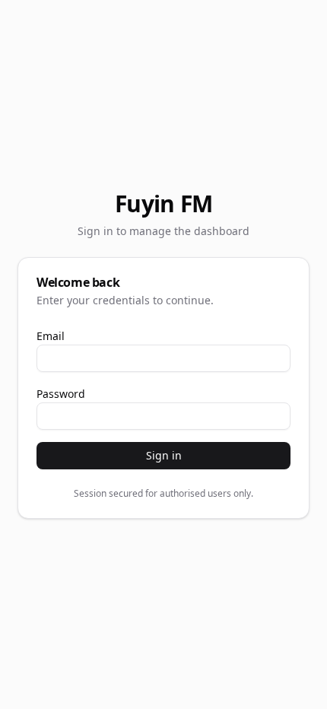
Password (61, 393)
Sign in (164, 455)
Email (51, 336)
